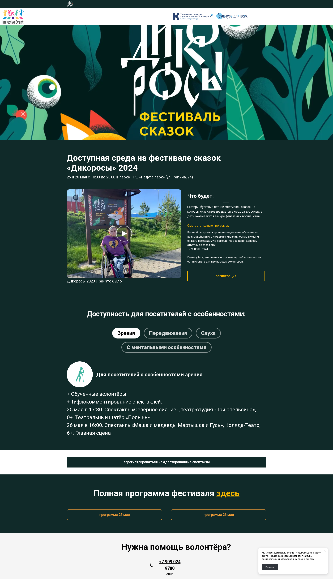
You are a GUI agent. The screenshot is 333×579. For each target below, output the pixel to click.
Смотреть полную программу (208, 225)
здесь (228, 493)
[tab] (126, 333)
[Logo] (13, 16)
